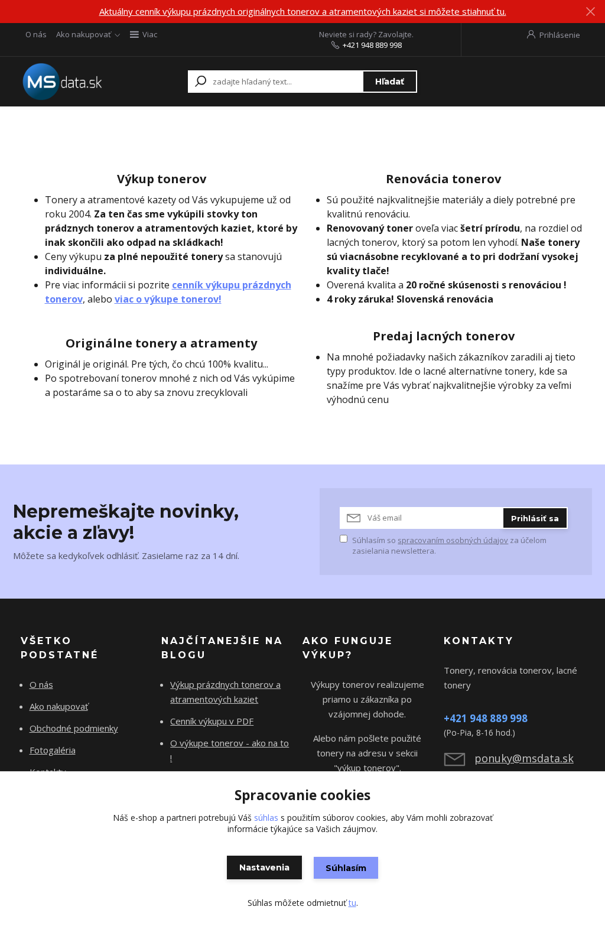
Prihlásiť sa (535, 518)
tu (352, 902)
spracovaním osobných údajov (453, 540)
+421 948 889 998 (372, 45)
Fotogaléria (53, 750)
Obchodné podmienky (74, 728)
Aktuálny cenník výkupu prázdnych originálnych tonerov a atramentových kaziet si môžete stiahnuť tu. (302, 11)
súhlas (266, 817)
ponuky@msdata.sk (524, 758)
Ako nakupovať (83, 34)
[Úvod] (65, 81)
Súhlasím (346, 868)
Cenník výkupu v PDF (211, 721)
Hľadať (389, 81)
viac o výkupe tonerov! (168, 299)
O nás (36, 34)
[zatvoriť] (590, 11)
